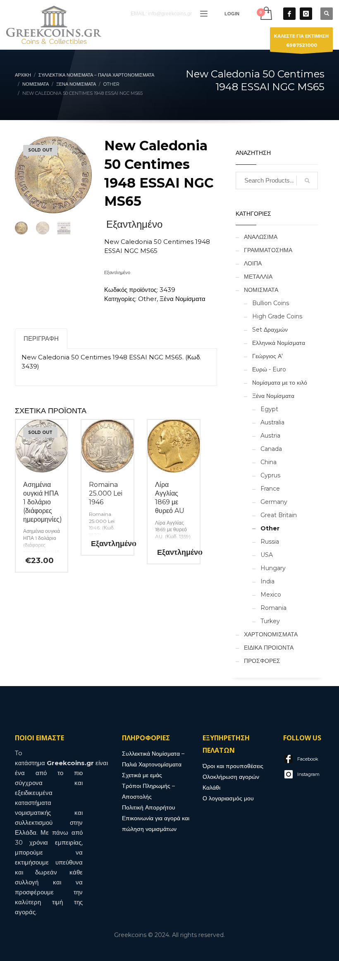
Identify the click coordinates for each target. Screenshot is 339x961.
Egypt (269, 409)
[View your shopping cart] (265, 13)
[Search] (307, 180)
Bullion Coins (270, 303)
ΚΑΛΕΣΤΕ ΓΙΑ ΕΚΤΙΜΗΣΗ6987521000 (301, 40)
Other (147, 299)
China (268, 462)
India (267, 581)
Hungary (273, 568)
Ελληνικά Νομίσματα (278, 343)
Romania (273, 608)
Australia (272, 422)
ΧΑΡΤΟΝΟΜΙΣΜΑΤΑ (271, 634)
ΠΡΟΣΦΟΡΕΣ (262, 661)
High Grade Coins (277, 316)
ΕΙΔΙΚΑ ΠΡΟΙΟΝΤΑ (269, 647)
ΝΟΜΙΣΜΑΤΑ (261, 290)
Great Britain (278, 515)
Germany (273, 502)
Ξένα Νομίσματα (182, 299)
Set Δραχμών (270, 329)
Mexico (270, 594)
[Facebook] (289, 13)
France (270, 488)
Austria (270, 435)
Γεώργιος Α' (267, 356)
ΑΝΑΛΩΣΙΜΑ (260, 237)
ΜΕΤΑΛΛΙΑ (258, 276)
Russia (269, 541)
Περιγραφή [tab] (41, 338)
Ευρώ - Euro (269, 369)
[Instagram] (306, 13)
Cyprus (270, 475)
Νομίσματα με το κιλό (279, 382)
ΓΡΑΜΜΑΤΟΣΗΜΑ (268, 250)
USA (266, 555)
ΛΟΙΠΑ (253, 263)
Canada (271, 449)
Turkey (270, 621)
